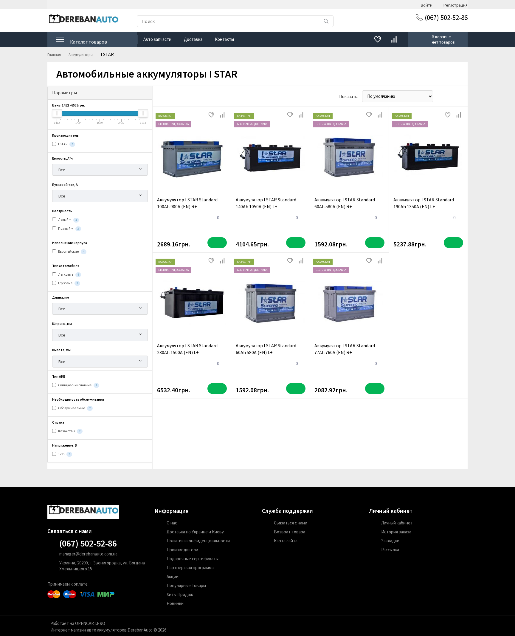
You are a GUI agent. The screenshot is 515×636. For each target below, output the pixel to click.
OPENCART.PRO (90, 623)
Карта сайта (285, 541)
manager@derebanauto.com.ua (88, 554)
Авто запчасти (157, 39)
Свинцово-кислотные (77, 385)
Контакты (224, 39)
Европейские (71, 251)
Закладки (390, 541)
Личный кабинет (397, 523)
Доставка (193, 39)
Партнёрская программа (190, 567)
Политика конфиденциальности (198, 541)
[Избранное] (377, 39)
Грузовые (68, 283)
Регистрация (455, 4)
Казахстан (69, 431)
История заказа (396, 532)
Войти (426, 4)
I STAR (65, 144)
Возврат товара (289, 532)
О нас (172, 523)
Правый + (68, 228)
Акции (173, 576)
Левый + (67, 219)
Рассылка (390, 549)
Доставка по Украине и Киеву (195, 532)
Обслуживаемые (74, 408)
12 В (64, 454)
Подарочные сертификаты (192, 558)
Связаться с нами (290, 523)
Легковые (68, 274)
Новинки (175, 603)
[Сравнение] (394, 39)
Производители (182, 549)
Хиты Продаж (180, 594)
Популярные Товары (186, 585)
